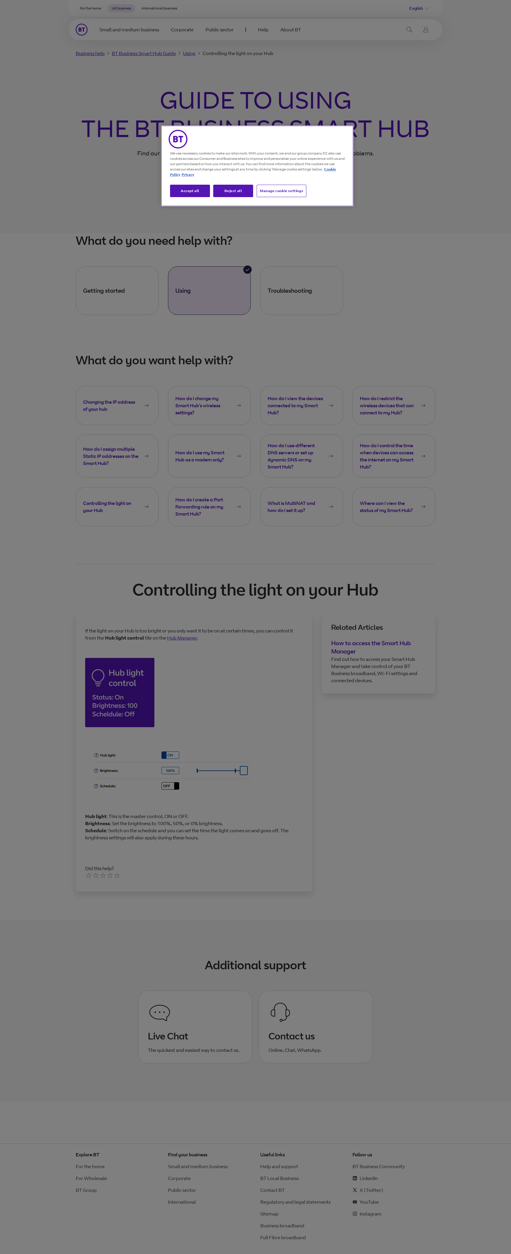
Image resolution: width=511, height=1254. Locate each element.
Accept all (190, 191)
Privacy (188, 174)
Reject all (233, 191)
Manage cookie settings (281, 191)
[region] (257, 166)
